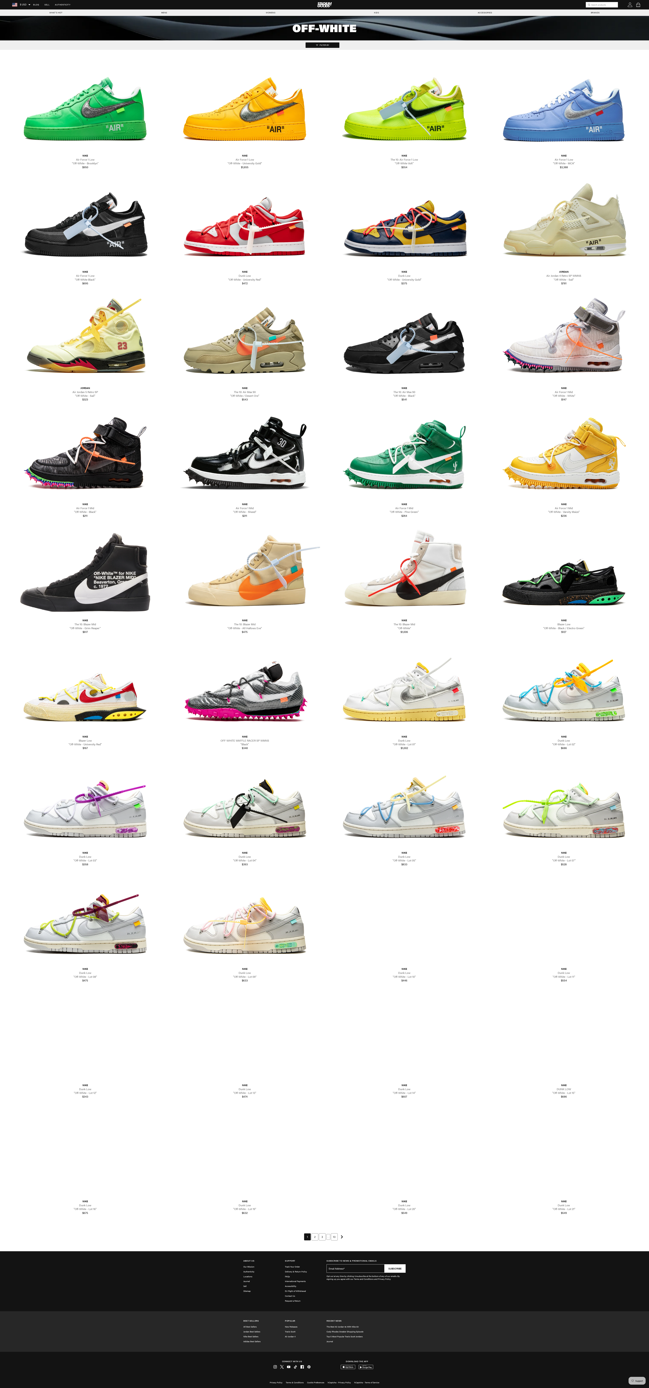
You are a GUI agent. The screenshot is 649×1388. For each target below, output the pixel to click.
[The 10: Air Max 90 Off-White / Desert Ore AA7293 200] (245, 340)
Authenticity (62, 4)
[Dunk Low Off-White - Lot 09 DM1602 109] (245, 921)
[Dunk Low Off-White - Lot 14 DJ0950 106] (404, 1037)
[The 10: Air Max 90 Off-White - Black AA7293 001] (404, 340)
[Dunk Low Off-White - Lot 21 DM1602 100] (564, 1153)
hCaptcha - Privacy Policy (339, 1382)
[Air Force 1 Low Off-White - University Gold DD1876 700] (245, 107)
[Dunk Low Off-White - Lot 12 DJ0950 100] (85, 1037)
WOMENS (270, 12)
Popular (290, 1320)
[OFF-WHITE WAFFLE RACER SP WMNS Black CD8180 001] (245, 688)
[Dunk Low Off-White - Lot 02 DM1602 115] (564, 688)
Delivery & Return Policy (296, 1271)
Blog (36, 4)
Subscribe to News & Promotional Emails (352, 1260)
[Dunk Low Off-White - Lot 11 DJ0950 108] (564, 921)
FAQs (287, 1276)
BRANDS (595, 12)
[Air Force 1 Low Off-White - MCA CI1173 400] (564, 107)
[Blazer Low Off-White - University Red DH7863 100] (85, 688)
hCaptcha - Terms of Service (366, 1382)
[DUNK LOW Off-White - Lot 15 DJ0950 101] (564, 1037)
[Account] (630, 4)
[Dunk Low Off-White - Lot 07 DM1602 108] (564, 804)
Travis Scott (290, 1331)
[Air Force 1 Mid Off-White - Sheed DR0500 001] (245, 456)
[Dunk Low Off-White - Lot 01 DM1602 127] (404, 688)
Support (290, 1260)
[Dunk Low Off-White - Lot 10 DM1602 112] (404, 921)
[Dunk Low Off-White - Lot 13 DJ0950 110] (245, 1037)
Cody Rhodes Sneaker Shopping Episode (345, 1331)
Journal (246, 1281)
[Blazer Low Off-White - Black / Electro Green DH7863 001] (564, 572)
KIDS (376, 12)
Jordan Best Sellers (251, 1331)
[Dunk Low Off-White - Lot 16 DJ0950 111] (85, 1153)
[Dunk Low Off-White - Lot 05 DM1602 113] (404, 804)
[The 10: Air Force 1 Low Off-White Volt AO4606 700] (404, 107)
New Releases (291, 1326)
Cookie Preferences (315, 1382)
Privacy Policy (276, 1382)
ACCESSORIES (485, 12)
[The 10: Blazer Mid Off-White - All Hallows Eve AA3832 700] (245, 572)
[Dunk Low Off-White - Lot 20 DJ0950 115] (404, 1153)
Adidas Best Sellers (252, 1341)
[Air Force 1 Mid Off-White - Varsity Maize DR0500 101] (564, 456)
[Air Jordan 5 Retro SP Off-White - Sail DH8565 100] (85, 340)
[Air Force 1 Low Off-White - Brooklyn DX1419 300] (85, 107)
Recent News (334, 1320)
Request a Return (293, 1300)
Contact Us (290, 1295)
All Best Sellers (250, 1326)
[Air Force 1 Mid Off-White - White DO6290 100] (564, 340)
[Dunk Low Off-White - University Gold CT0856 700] (404, 223)
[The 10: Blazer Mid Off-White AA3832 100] (404, 572)
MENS (164, 12)
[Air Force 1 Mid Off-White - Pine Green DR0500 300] (404, 456)
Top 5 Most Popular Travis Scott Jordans (345, 1336)
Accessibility (290, 1286)
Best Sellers (251, 1320)
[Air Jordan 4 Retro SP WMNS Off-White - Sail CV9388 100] (564, 223)
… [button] (328, 1237)
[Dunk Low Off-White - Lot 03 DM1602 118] (85, 804)
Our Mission (248, 1266)
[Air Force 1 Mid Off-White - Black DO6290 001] (85, 456)
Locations (247, 1276)
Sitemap (247, 1290)
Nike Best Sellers (250, 1336)
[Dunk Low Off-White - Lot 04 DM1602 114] (245, 804)
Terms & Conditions (295, 1382)
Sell (47, 4)
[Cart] (638, 4)
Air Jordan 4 (290, 1336)
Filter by (324, 44)
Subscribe (395, 1268)
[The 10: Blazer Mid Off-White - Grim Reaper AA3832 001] (85, 572)
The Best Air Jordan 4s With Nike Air (343, 1326)
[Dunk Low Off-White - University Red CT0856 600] (245, 223)
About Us (248, 1260)
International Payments (295, 1281)
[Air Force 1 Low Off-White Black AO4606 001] (85, 223)
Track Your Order (292, 1266)
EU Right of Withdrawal (295, 1290)
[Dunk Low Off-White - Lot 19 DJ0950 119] (245, 1153)
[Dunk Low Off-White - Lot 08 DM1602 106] (85, 921)
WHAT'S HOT (55, 12)
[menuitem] (36, 5)
